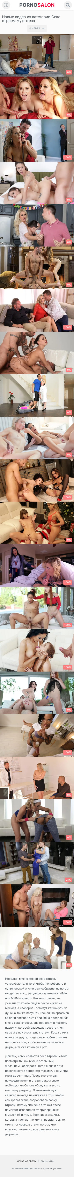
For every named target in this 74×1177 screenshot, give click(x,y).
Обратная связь (26, 1161)
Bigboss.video (47, 1161)
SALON (37, 5)
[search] (68, 5)
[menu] (6, 5)
